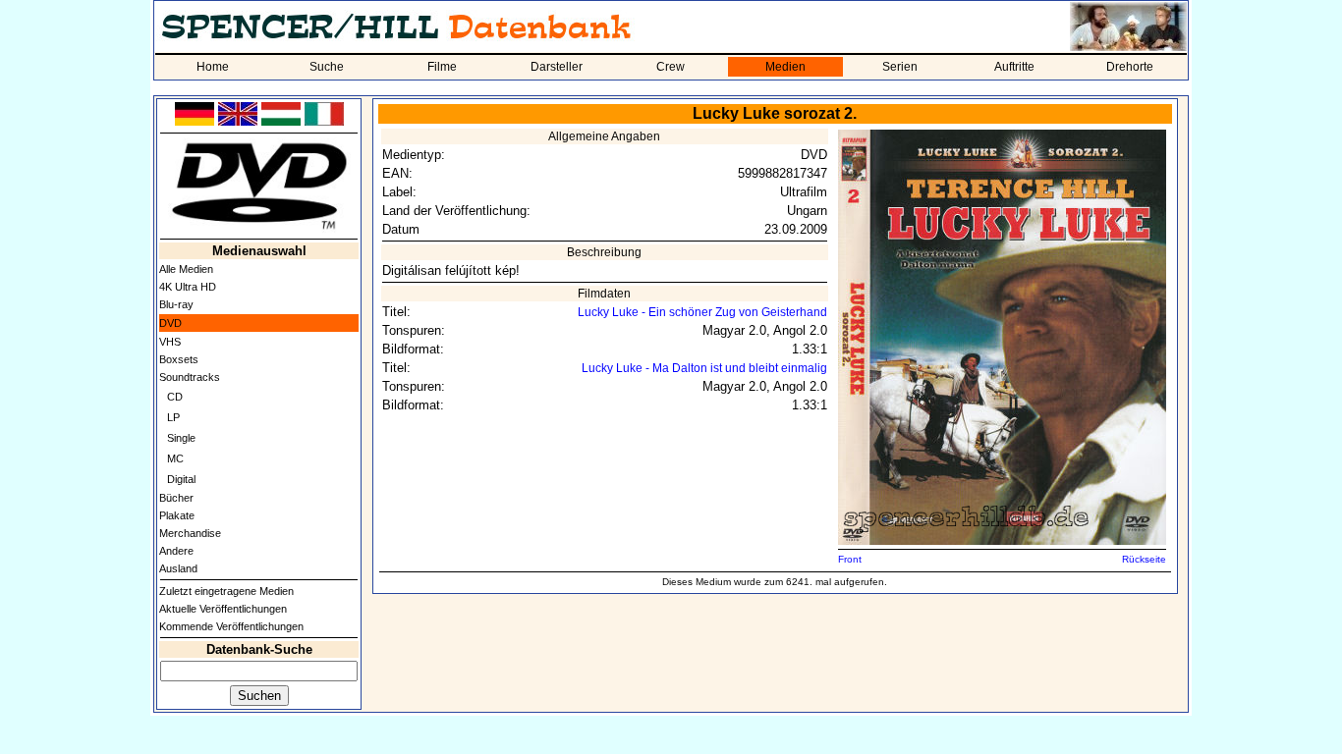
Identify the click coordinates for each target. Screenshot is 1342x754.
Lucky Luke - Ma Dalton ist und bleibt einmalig (704, 368)
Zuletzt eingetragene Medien (226, 591)
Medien (785, 67)
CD (175, 397)
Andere (176, 551)
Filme (442, 67)
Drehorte (1129, 67)
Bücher (176, 498)
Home (212, 67)
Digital (181, 479)
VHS (170, 342)
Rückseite (1144, 559)
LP (173, 417)
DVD (170, 323)
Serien (900, 67)
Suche (326, 67)
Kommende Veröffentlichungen (231, 626)
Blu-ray (176, 304)
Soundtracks (189, 377)
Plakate (177, 515)
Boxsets (178, 359)
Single (181, 438)
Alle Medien (186, 269)
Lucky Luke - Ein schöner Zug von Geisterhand (702, 312)
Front (850, 559)
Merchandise (190, 533)
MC (175, 458)
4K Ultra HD (187, 287)
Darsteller (557, 67)
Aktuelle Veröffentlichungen (223, 609)
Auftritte (1014, 67)
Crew (670, 67)
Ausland (178, 568)
